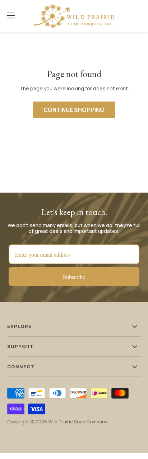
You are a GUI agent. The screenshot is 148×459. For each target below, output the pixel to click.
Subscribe (74, 276)
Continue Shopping (74, 110)
